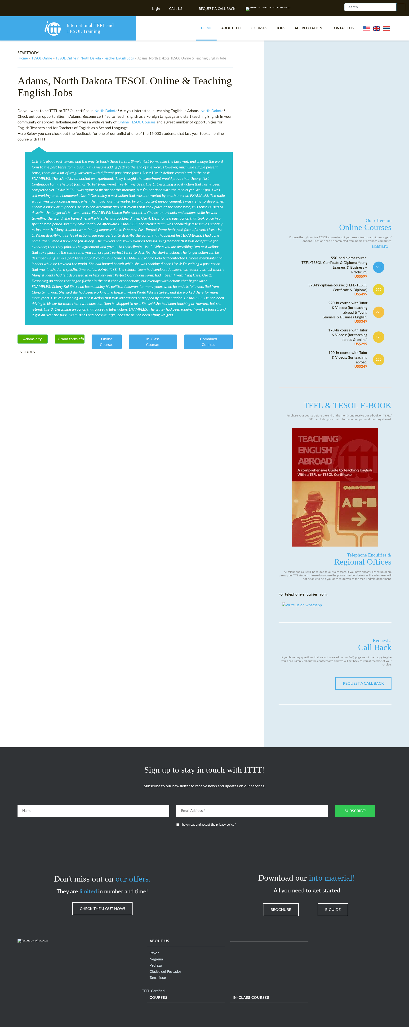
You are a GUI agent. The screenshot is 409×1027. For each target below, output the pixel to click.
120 (379, 359)
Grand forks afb (71, 339)
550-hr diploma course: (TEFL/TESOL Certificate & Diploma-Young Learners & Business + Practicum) (334, 267)
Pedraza (156, 965)
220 (379, 312)
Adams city (32, 339)
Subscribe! (355, 811)
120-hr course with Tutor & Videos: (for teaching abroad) (347, 359)
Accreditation (308, 28)
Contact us (343, 28)
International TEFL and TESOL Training (90, 28)
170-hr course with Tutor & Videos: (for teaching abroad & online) (347, 337)
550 (379, 267)
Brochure (281, 910)
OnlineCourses (106, 342)
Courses (259, 28)
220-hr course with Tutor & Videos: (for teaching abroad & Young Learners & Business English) (345, 312)
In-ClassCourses (153, 342)
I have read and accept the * (208, 824)
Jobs (281, 28)
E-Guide (333, 910)
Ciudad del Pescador (165, 971)
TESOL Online (41, 58)
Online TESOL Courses (137, 122)
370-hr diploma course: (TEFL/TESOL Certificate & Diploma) (337, 290)
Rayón (154, 953)
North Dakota (105, 111)
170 (379, 337)
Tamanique (158, 978)
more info (380, 246)
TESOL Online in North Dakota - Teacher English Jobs (95, 58)
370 (379, 289)
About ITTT (231, 28)
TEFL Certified (153, 991)
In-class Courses (251, 998)
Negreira (156, 959)
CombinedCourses (208, 342)
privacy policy (225, 824)
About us (159, 941)
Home (206, 28)
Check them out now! (102, 909)
